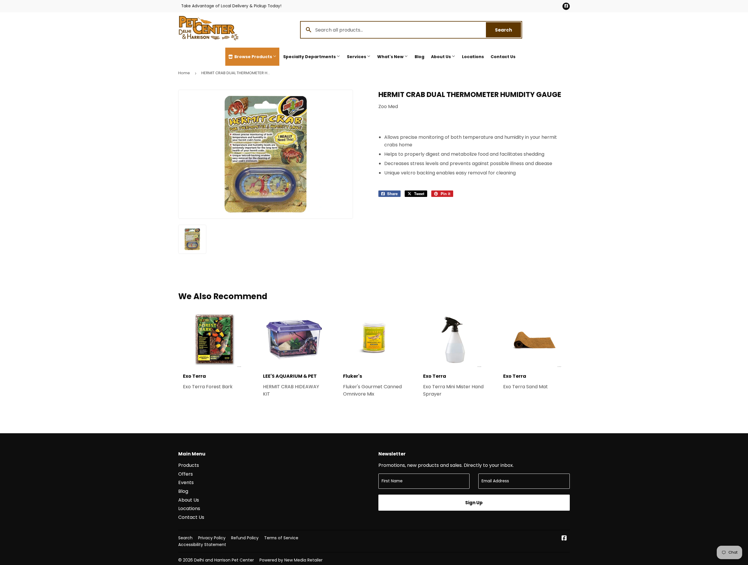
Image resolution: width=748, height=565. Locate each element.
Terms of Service (281, 538)
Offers (185, 474)
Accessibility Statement (202, 544)
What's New (390, 57)
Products (188, 465)
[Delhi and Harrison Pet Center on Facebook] (564, 538)
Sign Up (474, 503)
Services (357, 57)
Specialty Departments (310, 57)
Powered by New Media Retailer (291, 560)
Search (508, 30)
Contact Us (503, 57)
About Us (441, 57)
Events (186, 482)
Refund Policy (245, 538)
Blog (419, 57)
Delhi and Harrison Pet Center (224, 560)
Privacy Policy (212, 538)
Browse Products (253, 57)
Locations (473, 57)
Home (184, 73)
